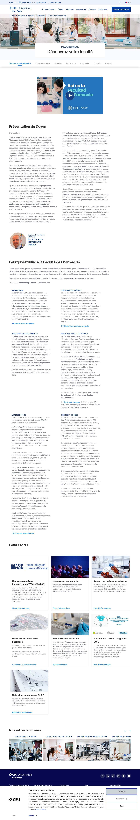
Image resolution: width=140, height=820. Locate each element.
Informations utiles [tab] (42, 63)
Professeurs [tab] (71, 63)
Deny (122, 806)
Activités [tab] (58, 63)
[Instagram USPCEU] (118, 776)
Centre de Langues (72, 402)
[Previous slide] (124, 732)
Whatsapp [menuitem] (42, 2)
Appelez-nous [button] (26, 2)
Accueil (12, 16)
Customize (120, 799)
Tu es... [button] (11, 2)
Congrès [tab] (97, 63)
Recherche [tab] (84, 63)
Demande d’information (121, 9)
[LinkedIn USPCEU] (108, 776)
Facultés (31, 16)
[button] (120, 2)
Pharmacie (41, 16)
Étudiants (21, 16)
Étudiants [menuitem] (92, 9)
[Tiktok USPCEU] (113, 776)
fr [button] (129, 2)
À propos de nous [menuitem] (48, 9)
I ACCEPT (122, 791)
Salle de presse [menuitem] (55, 2)
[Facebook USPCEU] (123, 776)
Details (31, 816)
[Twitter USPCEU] (102, 776)
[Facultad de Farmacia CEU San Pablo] (70, 95)
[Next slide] (130, 732)
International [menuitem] (81, 9)
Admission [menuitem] (70, 9)
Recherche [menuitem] (103, 9)
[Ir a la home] (20, 9)
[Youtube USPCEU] (129, 776)
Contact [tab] (108, 63)
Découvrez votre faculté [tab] (20, 63)
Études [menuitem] (60, 9)
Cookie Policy (41, 809)
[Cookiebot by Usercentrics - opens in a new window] (14, 815)
